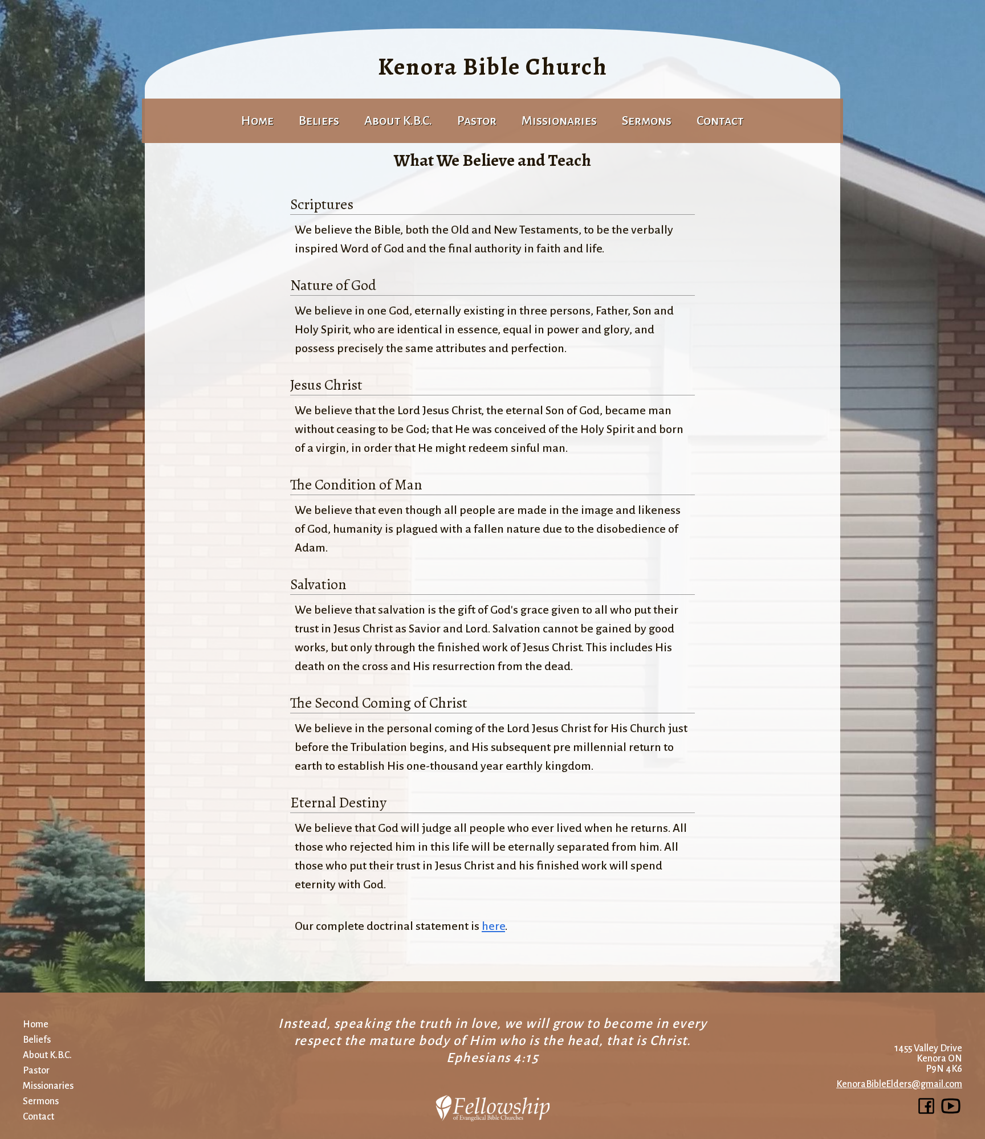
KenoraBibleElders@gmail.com (899, 1084)
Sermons (646, 121)
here (493, 926)
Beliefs (37, 1040)
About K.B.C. (398, 121)
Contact (720, 121)
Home (257, 121)
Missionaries (559, 121)
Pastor (476, 121)
